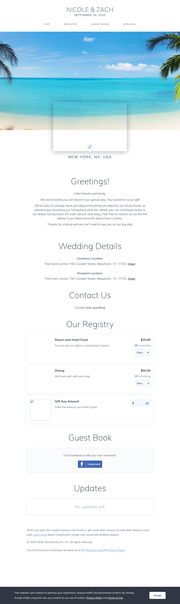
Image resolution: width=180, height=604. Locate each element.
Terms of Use (94, 550)
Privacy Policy (116, 550)
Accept (157, 595)
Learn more (40, 534)
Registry (70, 24)
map (131, 264)
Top (47, 24)
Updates (129, 24)
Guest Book (100, 24)
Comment (94, 464)
